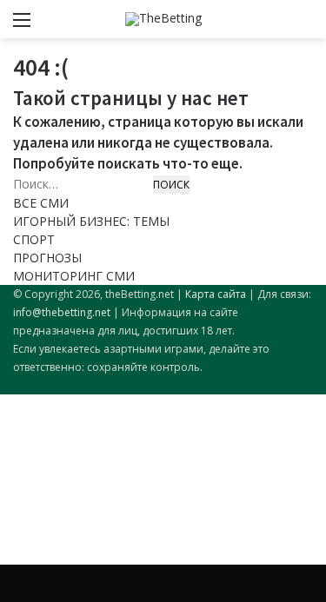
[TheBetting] (163, 19)
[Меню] (21, 25)
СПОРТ (34, 239)
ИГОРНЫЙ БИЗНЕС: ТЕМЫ (91, 221)
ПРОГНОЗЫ (47, 257)
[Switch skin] (274, 25)
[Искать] (304, 25)
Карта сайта (215, 294)
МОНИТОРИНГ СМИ (74, 276)
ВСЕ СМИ (41, 203)
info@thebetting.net (61, 312)
